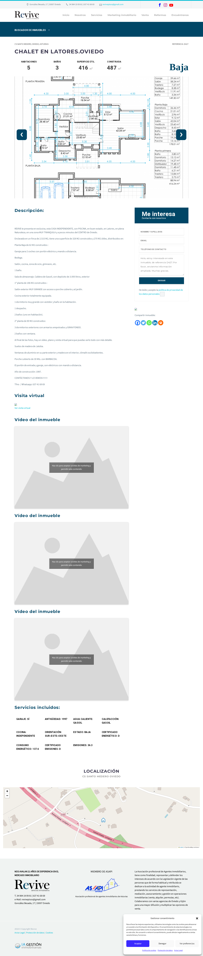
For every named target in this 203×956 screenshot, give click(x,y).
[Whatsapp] (149, 322)
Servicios (96, 15)
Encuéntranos (180, 15)
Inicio (66, 15)
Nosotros (80, 15)
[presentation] (22, 134)
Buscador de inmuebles (30, 30)
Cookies (49, 932)
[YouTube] (171, 5)
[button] (197, 918)
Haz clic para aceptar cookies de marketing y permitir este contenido (71, 467)
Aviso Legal (178, 950)
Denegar (162, 943)
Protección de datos (165, 950)
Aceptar (137, 943)
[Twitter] (143, 322)
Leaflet (181, 847)
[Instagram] (165, 5)
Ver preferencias (187, 943)
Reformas (160, 15)
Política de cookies (149, 950)
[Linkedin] (155, 322)
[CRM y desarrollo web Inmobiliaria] (28, 945)
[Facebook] (160, 5)
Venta (145, 15)
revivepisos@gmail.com (113, 4)
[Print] (160, 322)
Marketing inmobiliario (122, 15)
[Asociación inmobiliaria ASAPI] (101, 884)
